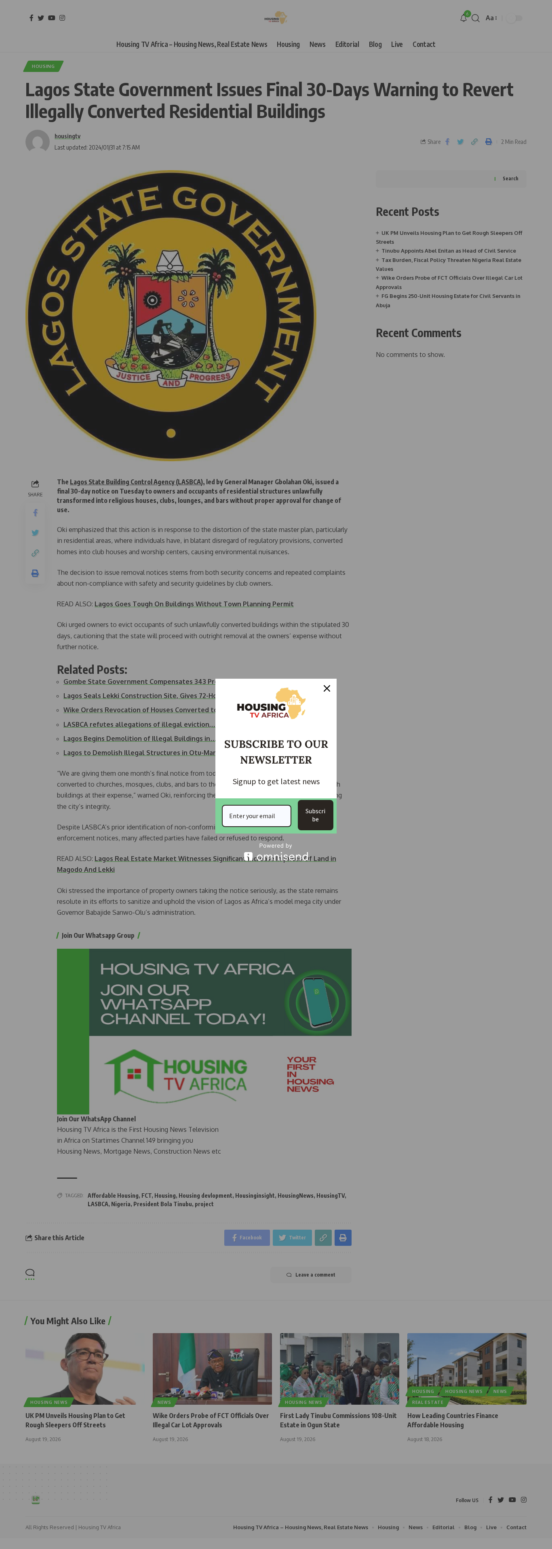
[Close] (327, 688)
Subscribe (315, 815)
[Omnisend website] (276, 852)
